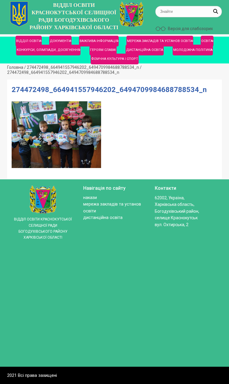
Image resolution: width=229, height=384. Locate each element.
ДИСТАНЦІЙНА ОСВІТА (144, 50)
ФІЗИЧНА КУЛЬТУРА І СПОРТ (114, 59)
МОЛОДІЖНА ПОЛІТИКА (192, 50)
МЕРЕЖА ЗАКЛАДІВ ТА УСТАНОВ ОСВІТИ (160, 41)
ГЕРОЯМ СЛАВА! (103, 50)
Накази (90, 197)
